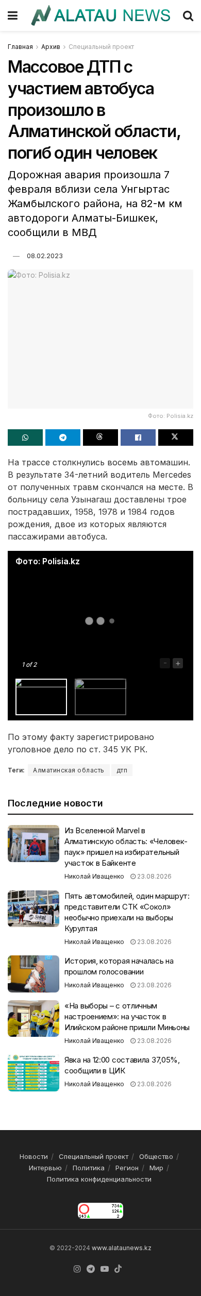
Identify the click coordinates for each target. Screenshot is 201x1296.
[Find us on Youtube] (104, 1269)
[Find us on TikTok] (118, 1269)
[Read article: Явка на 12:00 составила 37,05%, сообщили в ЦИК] (33, 1072)
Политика (89, 1168)
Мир (156, 1168)
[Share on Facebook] (138, 437)
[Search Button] (188, 15)
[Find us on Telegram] (91, 1269)
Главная (20, 47)
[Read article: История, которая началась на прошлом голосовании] (33, 973)
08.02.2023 (45, 255)
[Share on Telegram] (62, 437)
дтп (122, 770)
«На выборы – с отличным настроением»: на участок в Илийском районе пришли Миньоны (127, 1016)
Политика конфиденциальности (99, 1179)
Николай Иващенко (94, 876)
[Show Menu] (13, 15)
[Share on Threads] (100, 437)
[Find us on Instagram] (77, 1269)
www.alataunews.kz (122, 1248)
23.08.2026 (154, 876)
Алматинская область (69, 770)
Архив (50, 47)
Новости (34, 1156)
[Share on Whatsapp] (25, 437)
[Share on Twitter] (175, 437)
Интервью (45, 1168)
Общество (156, 1156)
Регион (127, 1168)
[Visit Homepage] (100, 15)
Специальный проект (101, 47)
